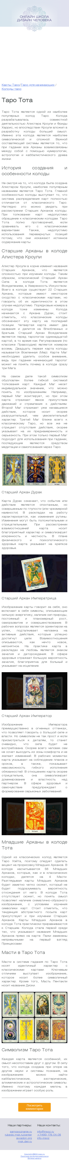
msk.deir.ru (25, 1142)
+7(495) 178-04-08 (49, 1135)
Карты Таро (11, 85)
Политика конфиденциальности (35, 1156)
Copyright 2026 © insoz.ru (34, 1154)
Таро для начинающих (38, 85)
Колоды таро (11, 89)
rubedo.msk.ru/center (18, 1135)
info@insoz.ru (45, 1132)
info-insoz (43, 1138)
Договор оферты (34, 1158)
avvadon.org (24, 1138)
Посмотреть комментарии (34, 1107)
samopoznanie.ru (21, 1132)
